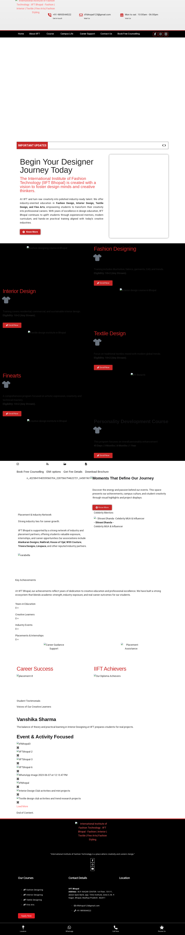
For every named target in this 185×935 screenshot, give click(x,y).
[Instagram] (160, 34)
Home (21, 33)
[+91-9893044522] (49, 15)
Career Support (87, 33)
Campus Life (67, 33)
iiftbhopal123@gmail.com (97, 14)
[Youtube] (92, 869)
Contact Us (106, 33)
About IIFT (34, 33)
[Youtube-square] (166, 34)
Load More (22, 806)
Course (50, 33)
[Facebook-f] (155, 34)
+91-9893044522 (62, 14)
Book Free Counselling (129, 33)
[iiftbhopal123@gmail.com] (81, 15)
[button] (35, 34)
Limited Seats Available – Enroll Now (79, 145)
